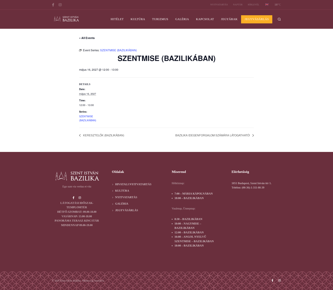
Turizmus (160, 19)
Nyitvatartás (219, 4)
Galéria (182, 19)
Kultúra (138, 19)
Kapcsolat (205, 19)
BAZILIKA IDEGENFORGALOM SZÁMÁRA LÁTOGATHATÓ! (213, 135)
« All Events (87, 38)
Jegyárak (229, 19)
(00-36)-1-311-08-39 (253, 187)
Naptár (238, 4)
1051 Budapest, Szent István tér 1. (251, 183)
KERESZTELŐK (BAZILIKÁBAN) (103, 135)
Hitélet (117, 19)
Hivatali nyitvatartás (133, 184)
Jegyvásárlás (257, 19)
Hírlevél (253, 4)
